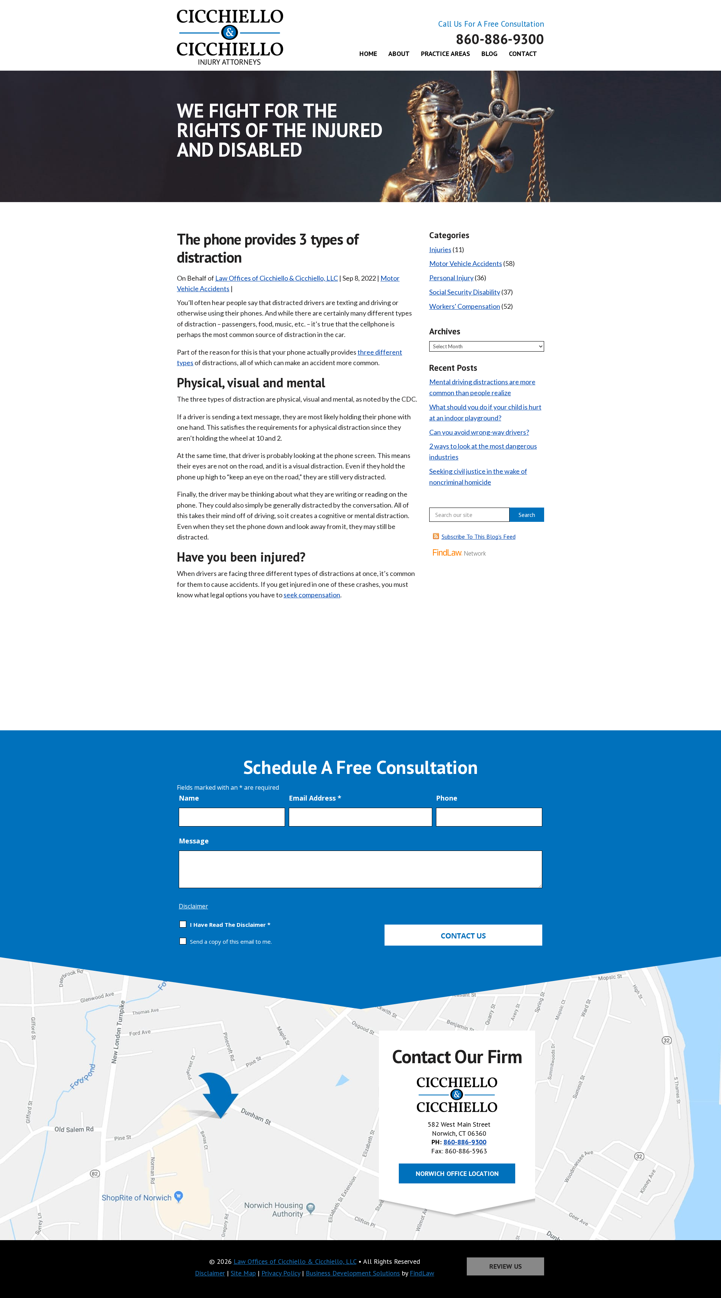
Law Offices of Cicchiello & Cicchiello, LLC (276, 278)
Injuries (440, 249)
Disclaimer (193, 906)
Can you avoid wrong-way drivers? (479, 432)
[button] (713, 1243)
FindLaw (422, 1273)
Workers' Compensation (464, 306)
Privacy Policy (280, 1273)
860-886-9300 (500, 39)
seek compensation (312, 595)
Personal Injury (451, 278)
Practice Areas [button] (445, 53)
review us (505, 1266)
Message (194, 840)
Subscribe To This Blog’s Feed (479, 536)
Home (368, 53)
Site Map (243, 1273)
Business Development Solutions (353, 1273)
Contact (523, 53)
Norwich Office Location (457, 1173)
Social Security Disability (464, 292)
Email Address (315, 797)
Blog (489, 53)
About (399, 53)
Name (189, 797)
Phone (446, 797)
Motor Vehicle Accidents (465, 263)
